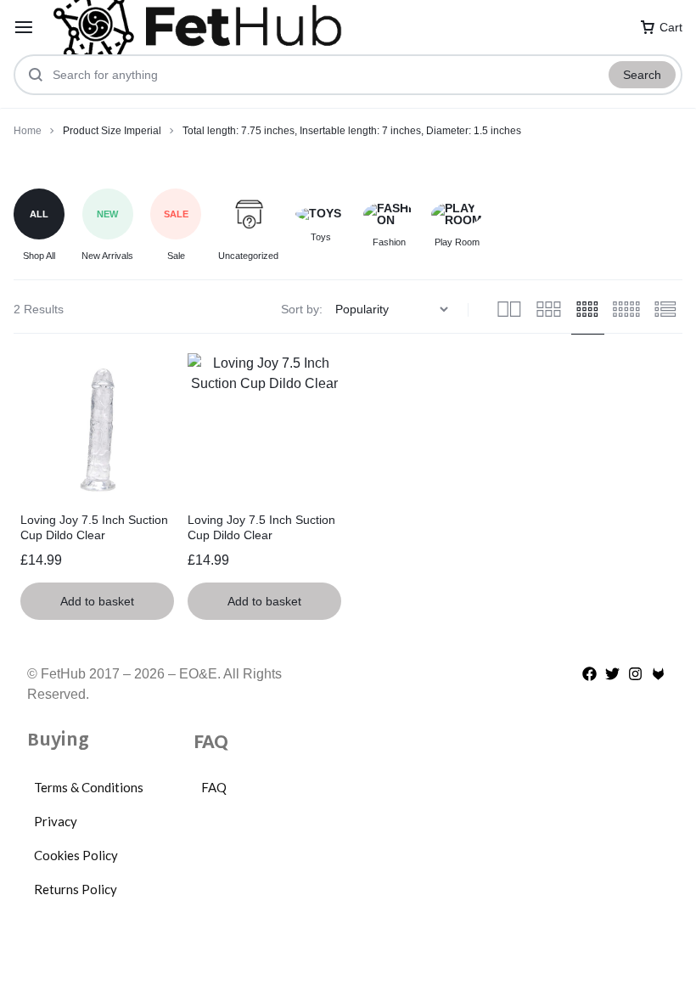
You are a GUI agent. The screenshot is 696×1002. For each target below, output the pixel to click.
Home (28, 131)
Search (642, 75)
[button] (97, 601)
